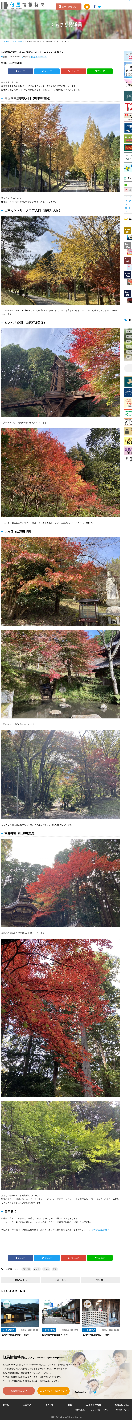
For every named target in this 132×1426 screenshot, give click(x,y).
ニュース (27, 1405)
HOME (6, 42)
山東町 (36, 1269)
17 (130, 204)
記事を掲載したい (70, 7)
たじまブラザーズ (39, 57)
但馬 (128, 357)
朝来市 (46, 1269)
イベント (50, 1405)
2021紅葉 (26, 1269)
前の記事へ (21, 1280)
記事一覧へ (61, 1280)
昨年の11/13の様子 (100, 1230)
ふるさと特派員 (16, 42)
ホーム (6, 1405)
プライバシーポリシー (100, 1410)
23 (126, 208)
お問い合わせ (123, 1410)
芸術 (128, 342)
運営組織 (80, 1410)
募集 (70, 1405)
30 (126, 212)
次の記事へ (100, 1280)
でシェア (21, 71)
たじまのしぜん (122, 1405)
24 (130, 208)
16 (126, 204)
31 (130, 212)
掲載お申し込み (18, 1391)
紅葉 (54, 1269)
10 (130, 201)
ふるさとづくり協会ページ (52, 1391)
